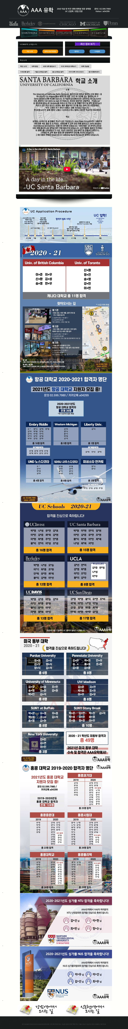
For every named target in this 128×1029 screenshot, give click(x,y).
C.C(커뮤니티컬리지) (64, 33)
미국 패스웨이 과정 (46, 33)
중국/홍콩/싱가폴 (98, 33)
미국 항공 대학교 (81, 33)
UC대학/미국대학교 (29, 33)
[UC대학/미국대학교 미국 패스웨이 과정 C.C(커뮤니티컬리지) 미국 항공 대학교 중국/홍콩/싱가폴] (64, 14)
